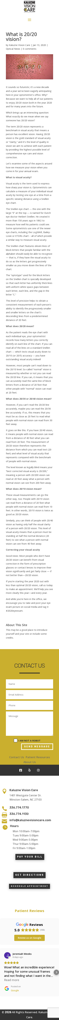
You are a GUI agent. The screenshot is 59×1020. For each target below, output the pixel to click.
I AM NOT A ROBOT (29, 740)
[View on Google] (7, 955)
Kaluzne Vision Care (19, 45)
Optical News (13, 48)
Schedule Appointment (29, 886)
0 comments (29, 48)
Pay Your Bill (30, 856)
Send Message (37, 746)
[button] (2, 972)
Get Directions (29, 875)
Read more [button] (11, 980)
